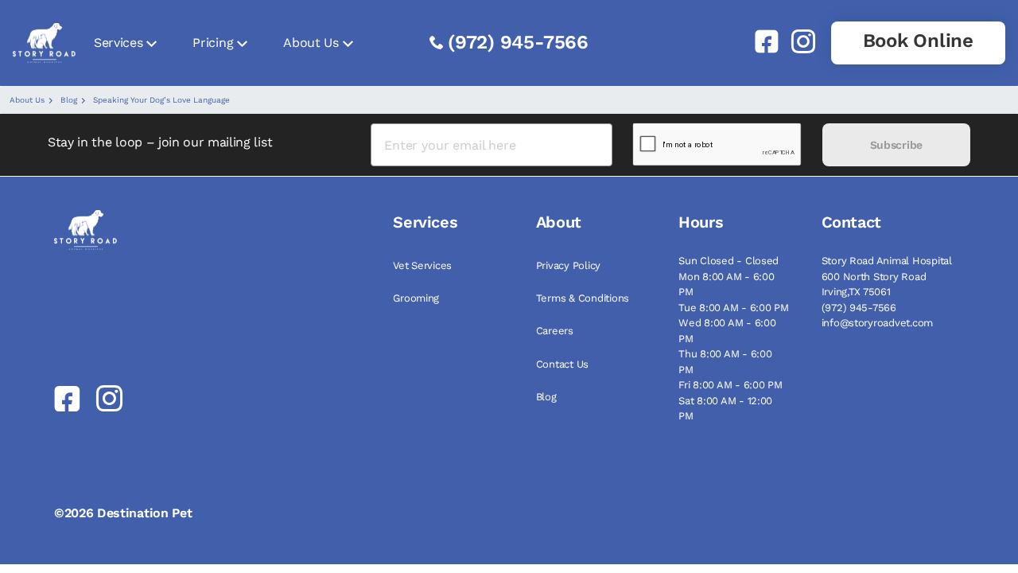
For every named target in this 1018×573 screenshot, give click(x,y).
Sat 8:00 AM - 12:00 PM (725, 409)
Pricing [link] (212, 42)
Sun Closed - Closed (728, 261)
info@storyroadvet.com (878, 323)
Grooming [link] (416, 298)
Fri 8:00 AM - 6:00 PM (730, 385)
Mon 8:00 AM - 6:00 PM (726, 284)
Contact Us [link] (562, 364)
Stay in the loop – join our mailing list (160, 142)
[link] (760, 41)
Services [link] (118, 42)
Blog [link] (546, 397)
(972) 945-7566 (518, 42)
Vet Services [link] (422, 265)
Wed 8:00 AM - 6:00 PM (726, 331)
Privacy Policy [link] (568, 265)
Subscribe (896, 144)
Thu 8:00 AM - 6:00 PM (724, 362)
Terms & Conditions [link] (582, 298)
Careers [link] (554, 331)
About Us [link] (310, 42)
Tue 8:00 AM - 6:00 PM (733, 308)
